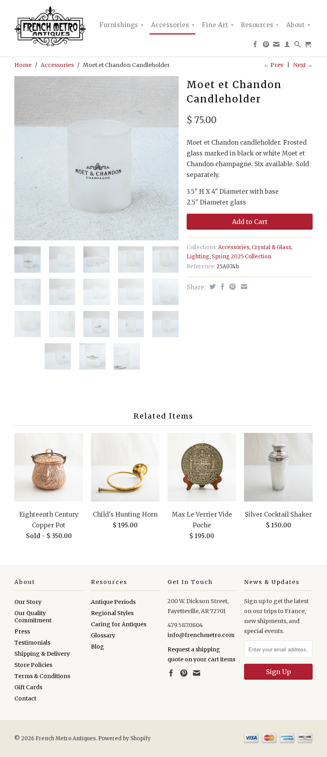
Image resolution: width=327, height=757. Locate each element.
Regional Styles (112, 613)
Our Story (27, 602)
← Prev (274, 65)
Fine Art (218, 25)
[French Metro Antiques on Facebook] (255, 46)
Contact (25, 698)
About (298, 25)
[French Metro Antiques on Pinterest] (266, 46)
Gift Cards (28, 687)
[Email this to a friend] (243, 286)
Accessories (173, 25)
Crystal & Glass (271, 247)
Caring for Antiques (118, 624)
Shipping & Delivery (42, 653)
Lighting (198, 256)
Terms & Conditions (42, 676)
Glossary (103, 635)
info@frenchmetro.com (200, 635)
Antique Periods (113, 602)
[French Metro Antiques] (48, 26)
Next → (303, 65)
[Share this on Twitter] (211, 286)
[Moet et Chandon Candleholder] (96, 158)
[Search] (297, 46)
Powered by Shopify (124, 738)
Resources (260, 25)
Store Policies (33, 665)
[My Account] (287, 46)
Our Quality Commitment (32, 617)
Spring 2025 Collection (241, 256)
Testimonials (32, 642)
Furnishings (121, 25)
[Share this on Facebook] (221, 286)
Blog (97, 646)
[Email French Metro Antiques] (276, 46)
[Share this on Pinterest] (231, 286)
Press (22, 631)
